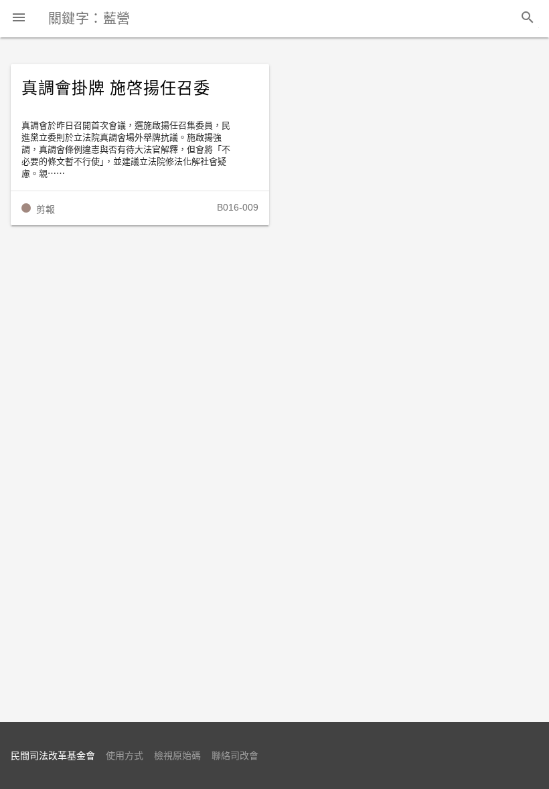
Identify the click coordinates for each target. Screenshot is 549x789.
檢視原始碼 (177, 755)
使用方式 (124, 755)
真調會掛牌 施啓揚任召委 (115, 88)
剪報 (45, 209)
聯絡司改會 (235, 755)
